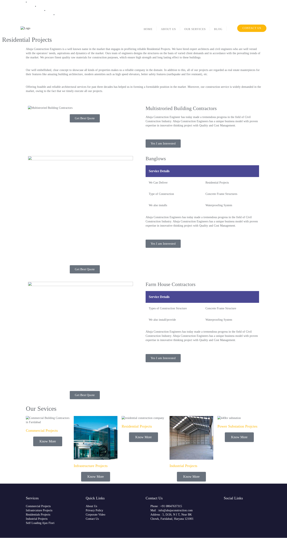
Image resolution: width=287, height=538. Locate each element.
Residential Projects (137, 426)
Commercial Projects (42, 430)
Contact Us (251, 28)
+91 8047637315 (165, 3)
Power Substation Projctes (237, 426)
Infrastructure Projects (91, 466)
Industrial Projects (183, 466)
